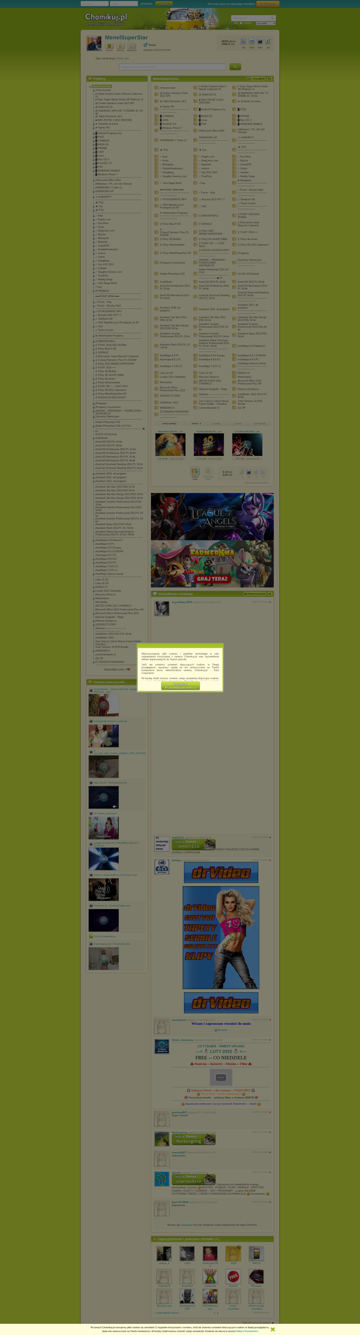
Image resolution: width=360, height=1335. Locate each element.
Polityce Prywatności (247, 1331)
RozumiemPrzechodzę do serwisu (180, 686)
